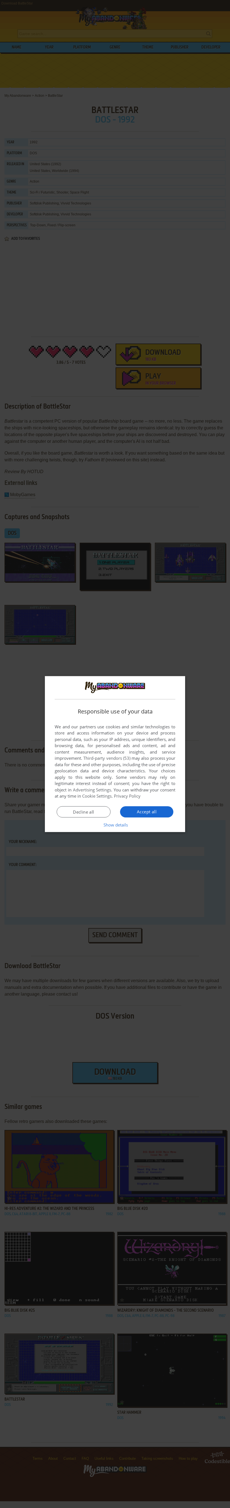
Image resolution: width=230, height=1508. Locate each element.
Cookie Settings (97, 796)
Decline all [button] (83, 812)
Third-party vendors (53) (106, 758)
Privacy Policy (127, 796)
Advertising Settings (92, 790)
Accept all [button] (147, 811)
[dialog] (115, 754)
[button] (115, 825)
